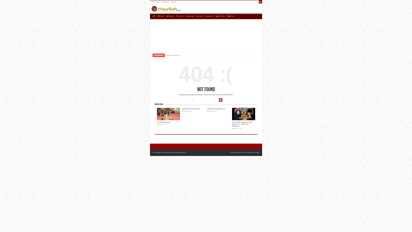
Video (231, 16)
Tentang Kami (165, 2)
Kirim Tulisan (155, 2)
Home (154, 16)
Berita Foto (221, 16)
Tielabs (257, 152)
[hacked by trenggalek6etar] (166, 8)
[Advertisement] (206, 35)
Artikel (171, 16)
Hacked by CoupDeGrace (173, 55)
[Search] (260, 2)
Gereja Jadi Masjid (163, 122)
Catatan (180, 16)
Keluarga (191, 16)
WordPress (242, 152)
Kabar (162, 16)
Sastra (200, 16)
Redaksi (210, 16)
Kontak (173, 2)
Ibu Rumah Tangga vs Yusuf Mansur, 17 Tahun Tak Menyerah (242, 124)
